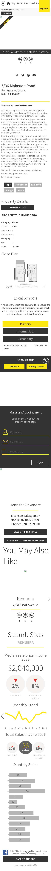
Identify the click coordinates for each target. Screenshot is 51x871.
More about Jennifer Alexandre (25, 540)
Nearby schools (36, 366)
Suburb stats (18, 207)
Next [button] (48, 29)
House (20, 190)
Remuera (25, 598)
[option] (25, 274)
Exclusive (36, 184)
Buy (13, 3)
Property (14, 366)
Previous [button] (3, 29)
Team (20, 3)
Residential (21, 184)
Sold (32, 3)
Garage (9, 190)
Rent (26, 3)
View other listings (25, 531)
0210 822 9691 (31, 520)
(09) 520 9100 (30, 524)
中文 (8, 10)
